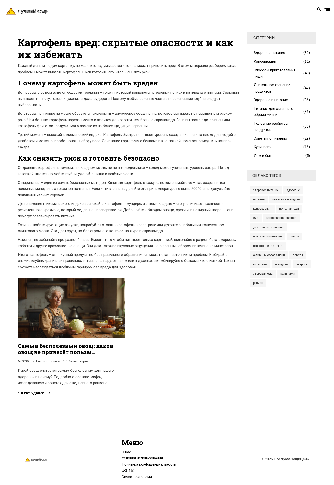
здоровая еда (263, 273)
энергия (301, 264)
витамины (260, 264)
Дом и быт (282, 156)
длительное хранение (268, 227)
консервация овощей (281, 218)
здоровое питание (266, 190)
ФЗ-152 (128, 470)
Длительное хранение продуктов (282, 88)
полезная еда (289, 208)
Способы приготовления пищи (282, 73)
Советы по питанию (282, 138)
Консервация (282, 61)
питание (259, 199)
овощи (294, 236)
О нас (126, 452)
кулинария (287, 273)
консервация (262, 208)
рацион (258, 283)
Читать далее (31, 393)
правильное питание (267, 236)
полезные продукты (286, 199)
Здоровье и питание (282, 100)
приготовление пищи (267, 246)
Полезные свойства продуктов (282, 126)
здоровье (293, 190)
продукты (281, 264)
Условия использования (142, 458)
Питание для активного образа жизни (282, 111)
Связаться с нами (137, 477)
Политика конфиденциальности (149, 464)
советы (298, 255)
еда (255, 218)
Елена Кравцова (48, 361)
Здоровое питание (282, 53)
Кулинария (282, 147)
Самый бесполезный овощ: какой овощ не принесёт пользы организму (65, 349)
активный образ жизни (269, 255)
